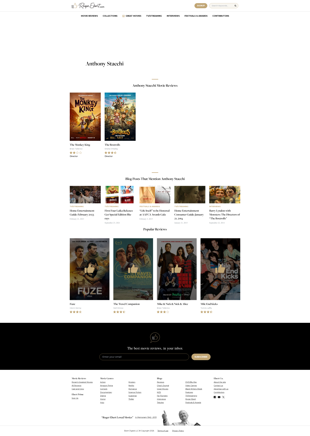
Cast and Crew (78, 389)
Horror (103, 399)
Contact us (218, 385)
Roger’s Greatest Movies (82, 382)
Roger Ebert (190, 399)
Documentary (106, 392)
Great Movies (133, 16)
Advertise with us (221, 389)
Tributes (160, 402)
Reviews (160, 382)
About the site (220, 382)
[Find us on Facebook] (215, 397)
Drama (103, 396)
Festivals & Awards (196, 16)
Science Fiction (134, 392)
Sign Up (75, 398)
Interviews (173, 16)
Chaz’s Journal (163, 385)
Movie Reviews (89, 16)
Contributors (220, 16)
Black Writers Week (193, 389)
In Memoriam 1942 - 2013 (146, 417)
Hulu (102, 402)
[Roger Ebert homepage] (88, 6)
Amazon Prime (106, 385)
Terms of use (162, 431)
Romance (132, 389)
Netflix (131, 385)
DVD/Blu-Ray (191, 382)
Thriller (131, 399)
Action (103, 382)
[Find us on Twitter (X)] (223, 397)
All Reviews (76, 385)
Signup (201, 5)
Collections (110, 16)
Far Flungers (162, 396)
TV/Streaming (154, 16)
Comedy (103, 389)
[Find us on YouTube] (219, 397)
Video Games (191, 385)
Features (189, 392)
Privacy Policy (178, 431)
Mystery (131, 382)
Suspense (132, 396)
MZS (159, 392)
